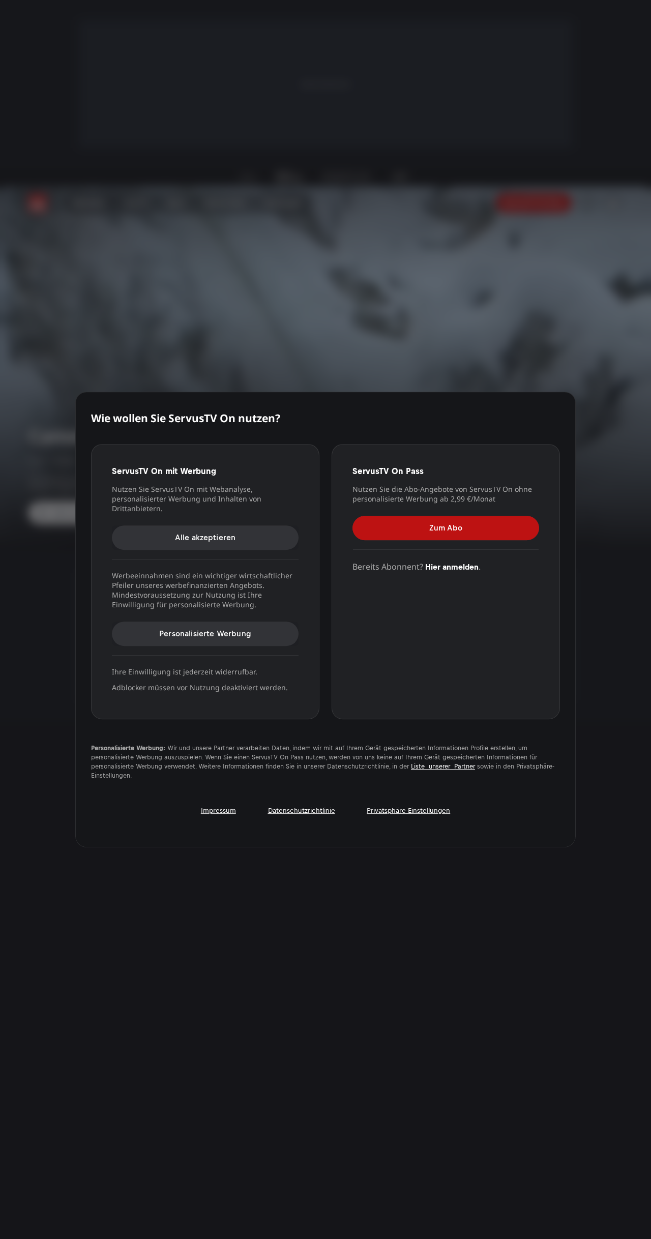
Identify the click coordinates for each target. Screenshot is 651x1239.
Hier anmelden (452, 567)
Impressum (218, 810)
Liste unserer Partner (443, 766)
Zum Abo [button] (445, 527)
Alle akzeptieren (205, 537)
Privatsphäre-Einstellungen (408, 810)
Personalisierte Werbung (205, 633)
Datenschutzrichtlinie (301, 810)
